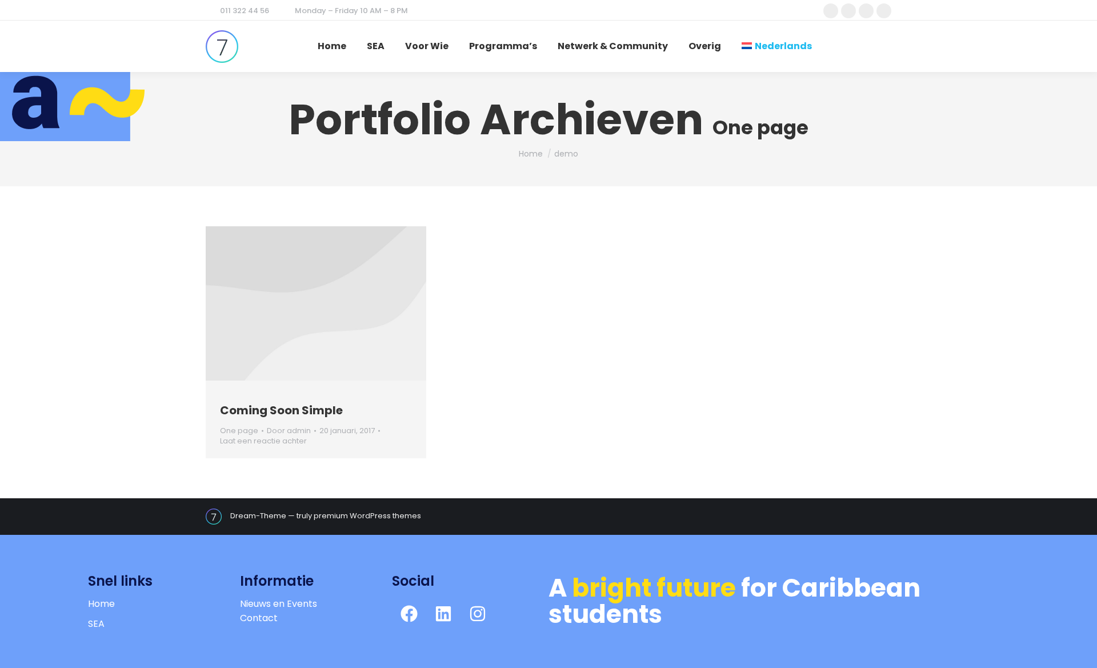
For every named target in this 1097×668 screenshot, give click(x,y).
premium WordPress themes (367, 515)
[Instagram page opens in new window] (866, 10)
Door (289, 431)
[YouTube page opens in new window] (883, 10)
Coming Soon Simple (281, 410)
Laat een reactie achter (263, 441)
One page (239, 430)
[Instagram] (478, 614)
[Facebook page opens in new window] (830, 10)
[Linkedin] (443, 614)
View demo (300, 303)
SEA (96, 623)
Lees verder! (331, 303)
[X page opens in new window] (848, 10)
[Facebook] (409, 614)
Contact (259, 618)
